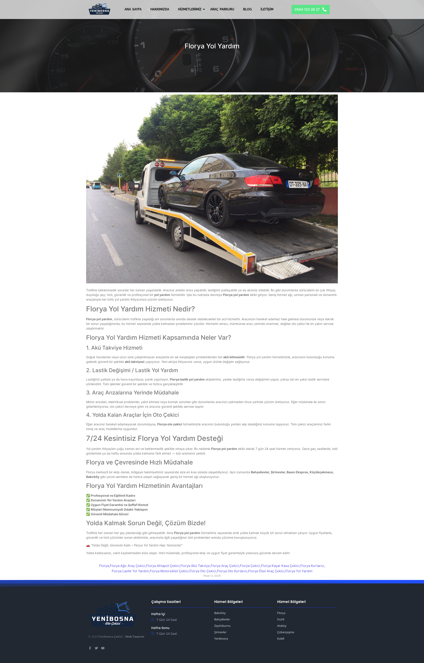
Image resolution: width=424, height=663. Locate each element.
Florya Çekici (250, 566)
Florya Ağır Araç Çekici (128, 566)
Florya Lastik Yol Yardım (131, 571)
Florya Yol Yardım (298, 571)
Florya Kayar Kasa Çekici (280, 566)
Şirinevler (220, 632)
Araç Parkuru (222, 9)
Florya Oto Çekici (203, 571)
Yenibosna (221, 638)
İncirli (280, 619)
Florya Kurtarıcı (312, 566)
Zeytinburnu (222, 626)
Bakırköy (220, 613)
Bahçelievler (222, 619)
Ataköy (281, 626)
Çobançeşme (285, 632)
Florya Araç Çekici (225, 566)
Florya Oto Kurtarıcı (232, 571)
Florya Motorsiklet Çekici (169, 571)
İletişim (267, 9)
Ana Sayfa (133, 9)
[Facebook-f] (90, 648)
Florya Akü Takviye (195, 566)
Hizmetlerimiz (189, 9)
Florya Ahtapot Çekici (163, 566)
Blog (247, 9)
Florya (104, 566)
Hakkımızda (159, 9)
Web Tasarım (134, 636)
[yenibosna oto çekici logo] (99, 8)
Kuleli (280, 638)
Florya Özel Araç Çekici (266, 571)
